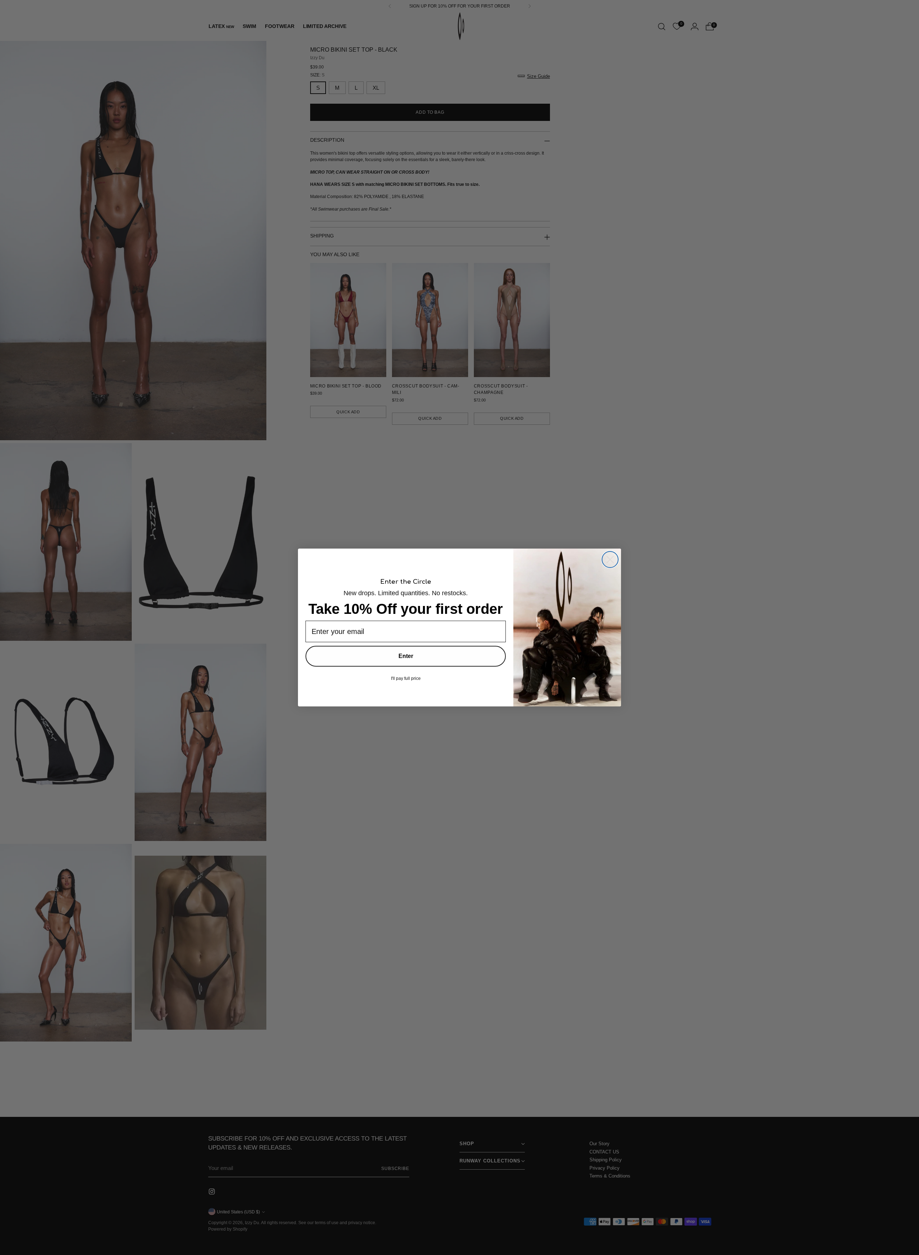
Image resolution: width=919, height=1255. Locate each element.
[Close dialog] (610, 559)
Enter (405, 656)
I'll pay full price (406, 678)
